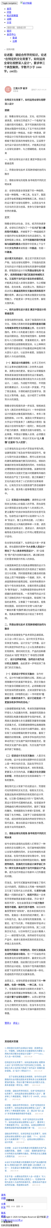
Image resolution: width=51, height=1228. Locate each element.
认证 (9, 22)
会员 (11, 34)
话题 (9, 19)
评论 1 (16, 1023)
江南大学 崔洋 (20, 88)
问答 (9, 12)
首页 (9, 9)
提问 (9, 31)
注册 (14, 41)
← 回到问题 (9, 49)
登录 (14, 38)
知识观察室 (12, 15)
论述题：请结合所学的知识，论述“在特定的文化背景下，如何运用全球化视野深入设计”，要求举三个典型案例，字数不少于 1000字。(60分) (25, 63)
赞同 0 (8, 1023)
